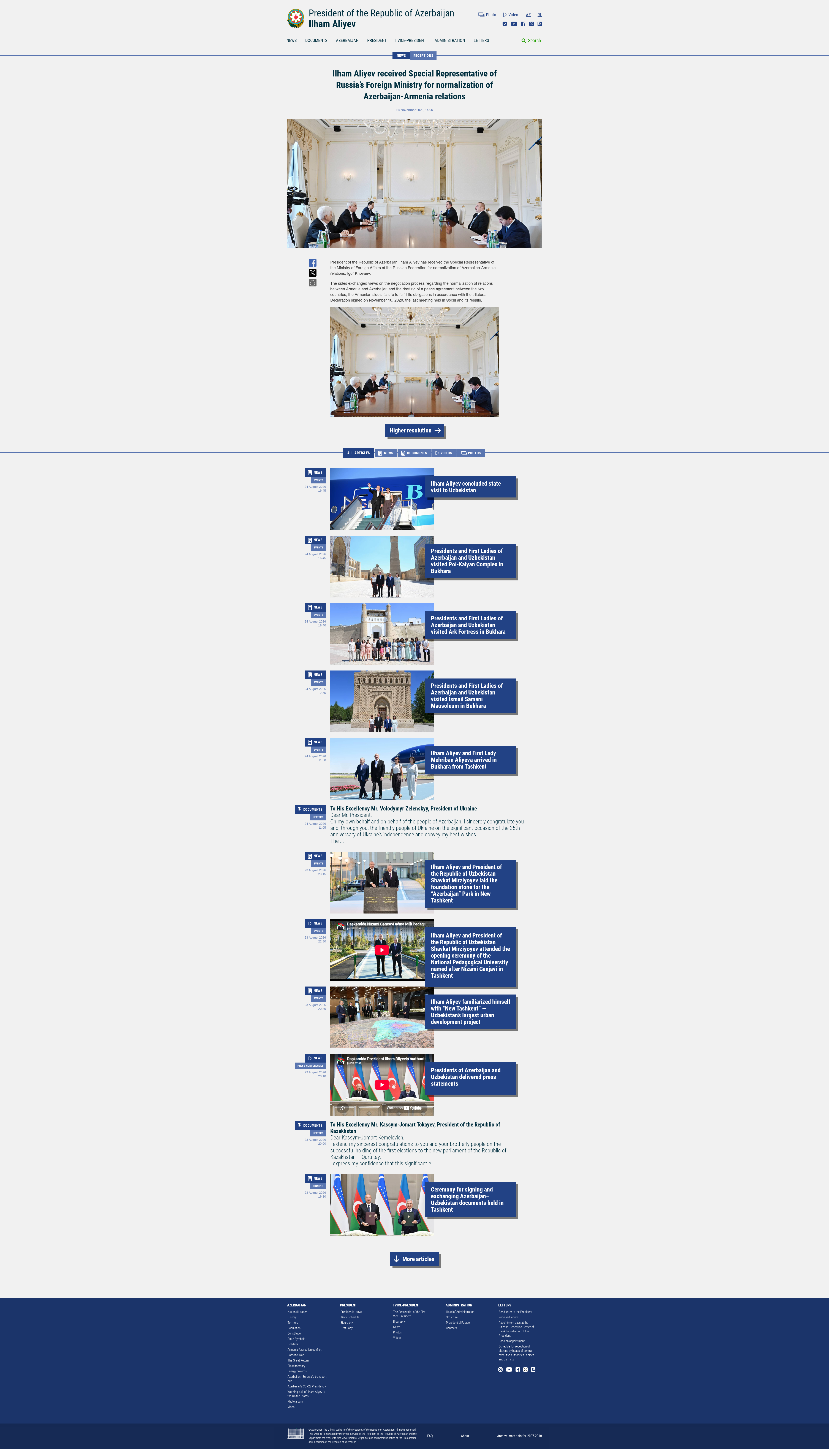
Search (534, 40)
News (396, 1327)
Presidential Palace (458, 1323)
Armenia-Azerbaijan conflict (304, 1350)
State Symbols (296, 1339)
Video (513, 14)
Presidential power (352, 1312)
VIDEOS (446, 453)
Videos (397, 1338)
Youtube (514, 24)
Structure (452, 1317)
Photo (491, 14)
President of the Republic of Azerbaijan (381, 13)
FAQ (430, 1436)
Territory (293, 1323)
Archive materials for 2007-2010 (519, 1436)
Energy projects (297, 1371)
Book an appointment (512, 1341)
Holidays (293, 1344)
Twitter (531, 24)
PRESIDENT (377, 40)
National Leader (297, 1312)
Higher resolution (411, 430)
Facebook (523, 24)
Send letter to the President (515, 1312)
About (465, 1436)
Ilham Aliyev (332, 24)
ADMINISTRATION (450, 40)
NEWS (291, 40)
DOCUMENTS (316, 40)
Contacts (451, 1328)
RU (540, 14)
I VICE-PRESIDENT (410, 40)
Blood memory (296, 1366)
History (292, 1317)
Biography (346, 1323)
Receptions (423, 56)
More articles (418, 1259)
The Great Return (298, 1360)
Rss (540, 24)
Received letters (509, 1317)
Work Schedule (349, 1317)
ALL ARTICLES (358, 453)
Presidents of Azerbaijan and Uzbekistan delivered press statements (466, 1077)
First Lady (346, 1328)
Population (294, 1328)
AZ (528, 14)
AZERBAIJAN (347, 40)
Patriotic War (296, 1355)
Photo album (295, 1401)
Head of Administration (460, 1312)
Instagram (505, 24)
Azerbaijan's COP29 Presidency (307, 1386)
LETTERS (481, 40)
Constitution (295, 1333)
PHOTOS (474, 453)
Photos (397, 1332)
